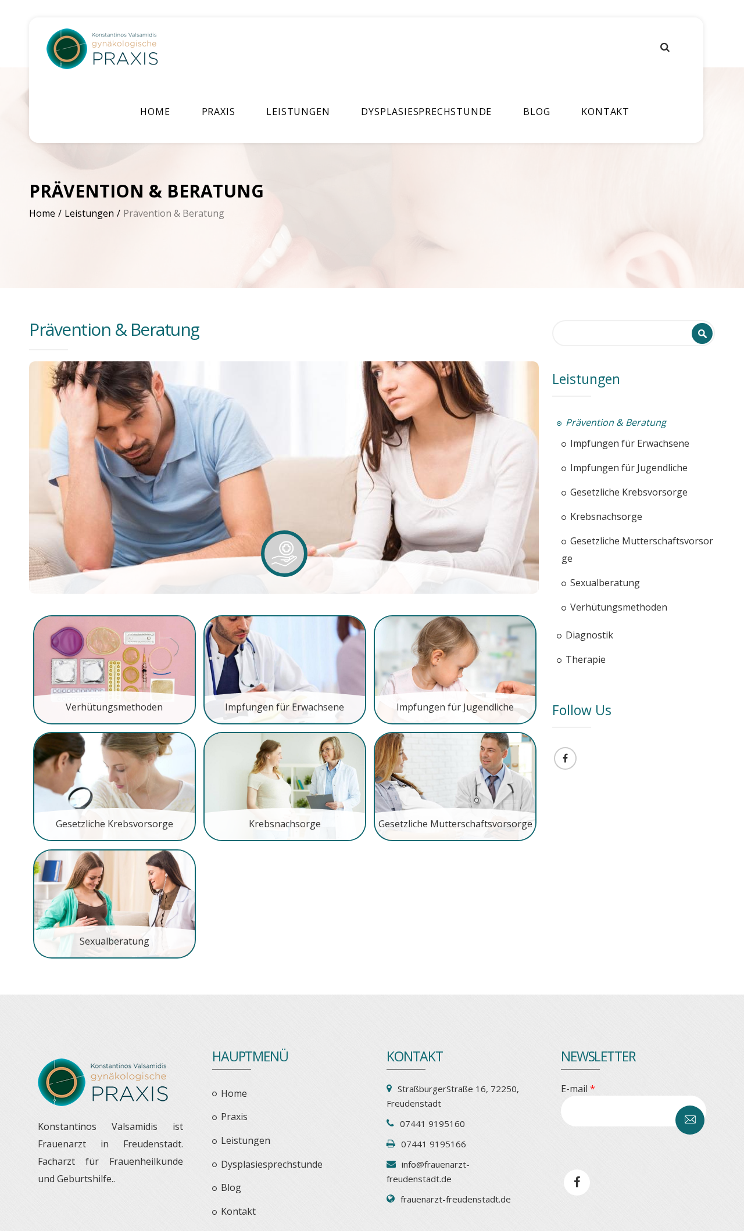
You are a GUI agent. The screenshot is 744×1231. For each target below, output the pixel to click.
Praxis (218, 111)
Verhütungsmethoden (114, 707)
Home (155, 111)
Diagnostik (589, 635)
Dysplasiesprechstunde (426, 111)
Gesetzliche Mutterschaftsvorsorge (455, 823)
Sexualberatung (114, 941)
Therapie (586, 659)
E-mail (578, 1088)
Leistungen (298, 111)
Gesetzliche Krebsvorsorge (114, 823)
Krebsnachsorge (285, 823)
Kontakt (605, 111)
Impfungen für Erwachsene (284, 707)
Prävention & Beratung (616, 422)
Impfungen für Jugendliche (455, 707)
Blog (536, 111)
